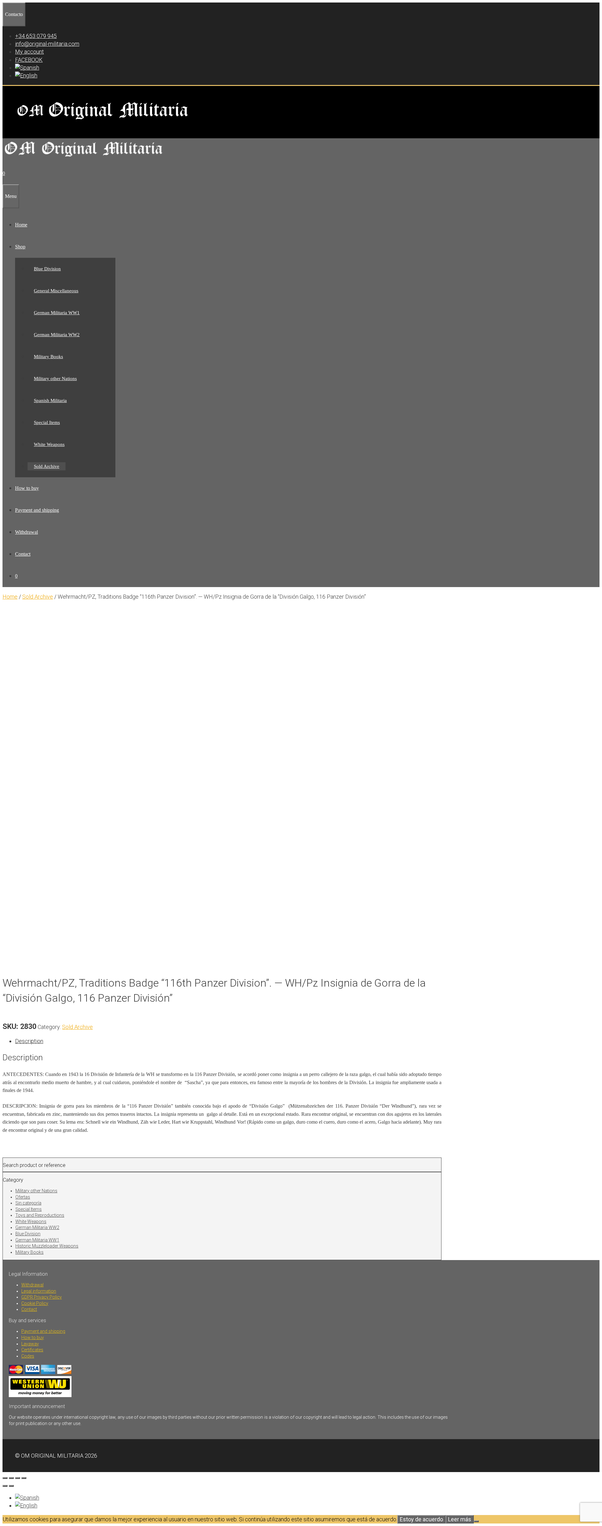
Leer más (459, 1519)
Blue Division (47, 268)
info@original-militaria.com (47, 43)
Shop (20, 246)
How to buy (27, 488)
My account (29, 51)
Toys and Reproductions (39, 1215)
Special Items (47, 422)
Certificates (32, 1349)
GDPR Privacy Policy (41, 1297)
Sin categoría (28, 1202)
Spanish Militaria (50, 400)
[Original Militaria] (84, 158)
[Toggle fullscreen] (11, 1478)
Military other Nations (55, 378)
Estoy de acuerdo (421, 1519)
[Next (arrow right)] (11, 1486)
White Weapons (49, 444)
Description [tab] (29, 1041)
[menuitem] (27, 67)
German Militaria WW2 (57, 334)
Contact (22, 554)
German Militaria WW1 (57, 312)
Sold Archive (46, 466)
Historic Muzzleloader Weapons (46, 1245)
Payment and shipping (37, 510)
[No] (476, 1521)
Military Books (48, 356)
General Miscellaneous (56, 290)
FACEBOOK (29, 59)
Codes (27, 1356)
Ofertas (22, 1197)
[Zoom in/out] (5, 1478)
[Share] (17, 1478)
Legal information (38, 1291)
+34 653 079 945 (36, 36)
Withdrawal (26, 532)
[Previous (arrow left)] (5, 1486)
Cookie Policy (34, 1303)
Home (21, 224)
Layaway (30, 1343)
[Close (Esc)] (23, 1478)
